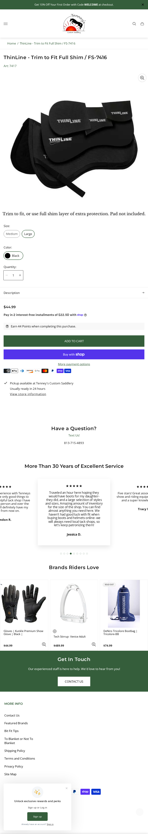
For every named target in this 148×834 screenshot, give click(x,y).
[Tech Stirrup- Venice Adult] (74, 604)
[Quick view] (44, 644)
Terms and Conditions (19, 758)
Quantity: (10, 267)
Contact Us (74, 681)
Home (11, 43)
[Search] (134, 24)
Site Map (10, 774)
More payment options (74, 364)
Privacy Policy (13, 766)
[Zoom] (142, 78)
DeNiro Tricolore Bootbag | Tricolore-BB (120, 632)
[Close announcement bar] (142, 4)
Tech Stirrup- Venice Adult (70, 636)
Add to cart (74, 341)
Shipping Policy (14, 751)
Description (12, 293)
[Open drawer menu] (6, 24)
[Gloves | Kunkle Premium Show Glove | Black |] (24, 604)
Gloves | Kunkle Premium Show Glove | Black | (23, 632)
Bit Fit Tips (11, 731)
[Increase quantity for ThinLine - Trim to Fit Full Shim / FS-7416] (20, 275)
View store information (28, 394)
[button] (61, 553)
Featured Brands (16, 723)
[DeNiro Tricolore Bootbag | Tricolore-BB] (124, 604)
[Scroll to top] (140, 812)
